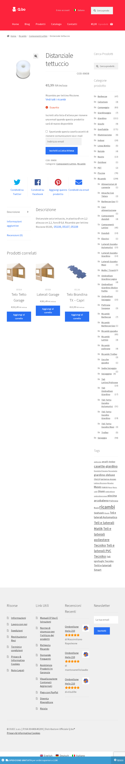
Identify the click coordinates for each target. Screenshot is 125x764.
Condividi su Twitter (17, 192)
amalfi (105, 461)
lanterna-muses (108, 479)
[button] (35, 56)
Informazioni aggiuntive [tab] (14, 223)
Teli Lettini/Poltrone (109, 381)
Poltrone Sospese (105, 306)
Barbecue (102, 96)
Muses (97, 487)
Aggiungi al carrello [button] (19, 316)
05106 (57, 226)
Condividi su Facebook (37, 192)
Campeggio (103, 107)
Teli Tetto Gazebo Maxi (107, 425)
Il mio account (62, 10)
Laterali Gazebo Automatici (109, 246)
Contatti (72, 24)
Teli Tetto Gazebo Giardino (106, 415)
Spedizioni (17, 630)
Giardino (102, 118)
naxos (105, 487)
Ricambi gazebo (109, 331)
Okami (101, 491)
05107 (66, 226)
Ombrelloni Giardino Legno (109, 277)
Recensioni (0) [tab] (15, 235)
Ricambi (23, 36)
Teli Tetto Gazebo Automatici (107, 403)
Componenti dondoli (107, 217)
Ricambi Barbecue (106, 315)
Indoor (101, 140)
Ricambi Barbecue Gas (108, 324)
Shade (106, 513)
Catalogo (56, 24)
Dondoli (105, 233)
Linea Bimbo (104, 145)
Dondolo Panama (101, 471)
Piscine (101, 173)
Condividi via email (79, 189)
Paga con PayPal (49, 692)
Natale (101, 151)
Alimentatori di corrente (109, 186)
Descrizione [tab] (13, 211)
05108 (74, 226)
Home (15, 24)
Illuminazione (105, 134)
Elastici (105, 238)
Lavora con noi (19, 624)
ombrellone (110, 492)
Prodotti (40, 24)
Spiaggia (102, 437)
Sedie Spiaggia (109, 368)
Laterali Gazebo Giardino (109, 254)
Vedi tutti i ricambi (56, 99)
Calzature (103, 101)
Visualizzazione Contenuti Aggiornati (48, 682)
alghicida (97, 462)
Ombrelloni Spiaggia (107, 298)
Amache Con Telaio (107, 194)
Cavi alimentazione (108, 209)
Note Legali (17, 670)
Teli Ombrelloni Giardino (107, 391)
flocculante (112, 471)
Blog (27, 24)
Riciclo (44, 708)
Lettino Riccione (100, 483)
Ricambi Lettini (105, 338)
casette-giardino (106, 466)
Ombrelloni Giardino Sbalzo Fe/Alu (109, 287)
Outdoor (102, 162)
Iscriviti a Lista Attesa (61, 150)
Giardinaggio (104, 112)
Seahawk (99, 512)
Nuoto (101, 156)
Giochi (101, 123)
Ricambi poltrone (105, 347)
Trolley (104, 432)
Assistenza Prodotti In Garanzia (46, 668)
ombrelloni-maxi (100, 496)
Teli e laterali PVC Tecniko (104, 550)
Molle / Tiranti (108, 270)
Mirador (110, 483)
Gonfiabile (103, 129)
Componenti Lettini (38, 36)
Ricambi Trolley (109, 354)
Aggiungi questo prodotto (58, 192)
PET (100, 167)
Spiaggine (106, 373)
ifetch (97, 479)
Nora (110, 487)
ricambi (107, 507)
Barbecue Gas (108, 201)
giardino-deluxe (104, 475)
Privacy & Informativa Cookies (18, 660)
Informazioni (18, 617)
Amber (112, 461)
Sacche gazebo (105, 361)
